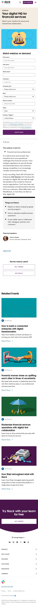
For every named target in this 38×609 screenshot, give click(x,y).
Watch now (19, 132)
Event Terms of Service (17, 124)
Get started (28, 2)
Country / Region (8, 115)
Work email (7, 71)
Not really (19, 273)
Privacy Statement (26, 127)
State (5, 108)
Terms (9, 591)
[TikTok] (28, 542)
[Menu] (35, 2)
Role (4, 93)
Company (6, 79)
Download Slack (6, 586)
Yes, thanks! (19, 267)
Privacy (3, 591)
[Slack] (6, 2)
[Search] (20, 2)
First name (6, 57)
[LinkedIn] (10, 542)
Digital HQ (7, 251)
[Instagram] (13, 542)
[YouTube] (24, 542)
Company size (7, 86)
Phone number (8, 100)
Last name (6, 64)
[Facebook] (17, 542)
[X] (21, 542)
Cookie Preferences (19, 591)
